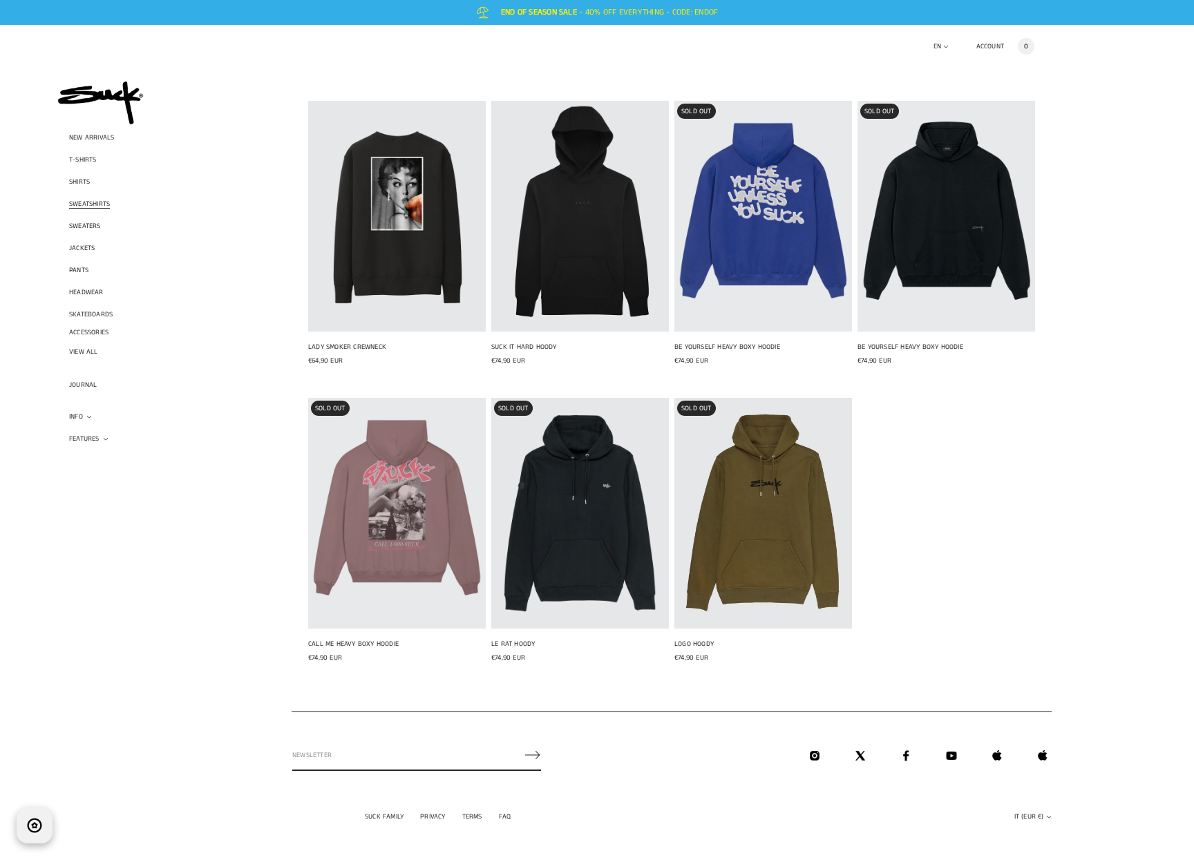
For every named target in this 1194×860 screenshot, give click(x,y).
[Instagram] (814, 755)
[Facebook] (906, 755)
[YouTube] (951, 755)
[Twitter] (860, 755)
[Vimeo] (997, 755)
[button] (1026, 46)
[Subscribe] (532, 755)
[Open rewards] (35, 825)
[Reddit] (1042, 755)
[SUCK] (100, 103)
